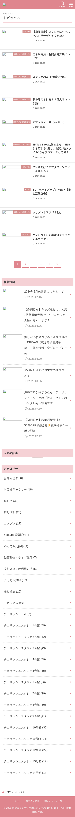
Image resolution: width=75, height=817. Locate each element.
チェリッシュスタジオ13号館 (25, 761)
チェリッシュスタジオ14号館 (25, 772)
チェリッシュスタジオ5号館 (25, 670)
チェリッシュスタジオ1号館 (25, 625)
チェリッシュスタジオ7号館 (25, 693)
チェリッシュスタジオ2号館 (25, 636)
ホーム (17, 801)
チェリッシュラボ (17, 614)
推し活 (11, 500)
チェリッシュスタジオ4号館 (25, 659)
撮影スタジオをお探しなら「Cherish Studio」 (36, 808)
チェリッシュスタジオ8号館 (25, 704)
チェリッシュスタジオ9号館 (25, 716)
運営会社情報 (33, 801)
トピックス (14, 602)
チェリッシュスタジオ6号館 (25, 682)
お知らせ (13, 478)
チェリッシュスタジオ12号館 (25, 750)
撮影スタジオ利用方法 (21, 568)
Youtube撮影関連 (17, 534)
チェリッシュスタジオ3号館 (25, 648)
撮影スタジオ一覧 (53, 801)
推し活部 (12, 512)
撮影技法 (12, 591)
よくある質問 (15, 580)
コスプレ (12, 523)
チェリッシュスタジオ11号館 (25, 738)
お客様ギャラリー (18, 489)
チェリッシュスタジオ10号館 (25, 727)
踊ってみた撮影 (16, 546)
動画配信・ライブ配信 (20, 557)
